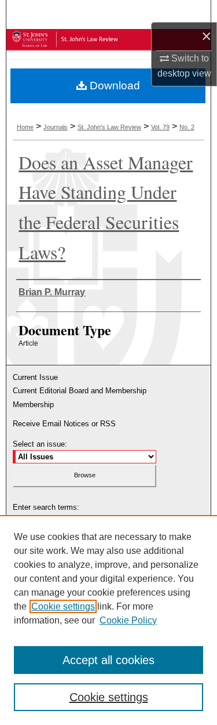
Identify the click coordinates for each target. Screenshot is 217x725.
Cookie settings (63, 606)
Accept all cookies (108, 660)
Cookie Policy (128, 620)
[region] (108, 620)
